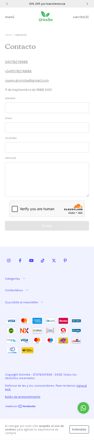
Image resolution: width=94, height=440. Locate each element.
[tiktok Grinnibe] (42, 260)
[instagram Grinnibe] (9, 260)
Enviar (47, 226)
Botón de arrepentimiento (22, 396)
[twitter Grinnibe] (54, 260)
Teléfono (11, 138)
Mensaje (10, 158)
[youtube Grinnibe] (31, 260)
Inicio (8, 34)
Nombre (10, 98)
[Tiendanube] (20, 407)
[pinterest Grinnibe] (65, 260)
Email (8, 118)
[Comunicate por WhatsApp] (83, 408)
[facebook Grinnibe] (20, 260)
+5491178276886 (18, 71)
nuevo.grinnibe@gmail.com (27, 80)
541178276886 (16, 62)
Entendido (79, 429)
